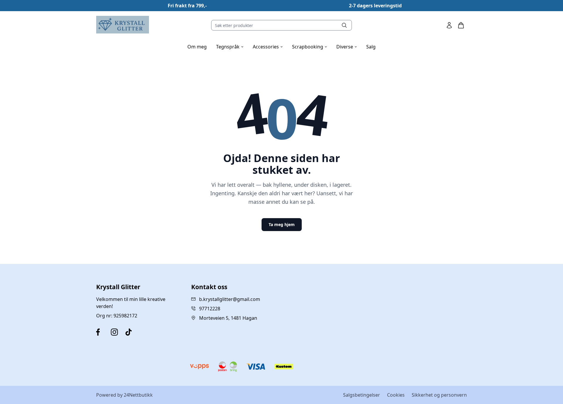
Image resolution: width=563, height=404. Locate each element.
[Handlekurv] (461, 25)
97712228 (209, 308)
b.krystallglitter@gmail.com (229, 299)
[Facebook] (102, 332)
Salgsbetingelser (361, 395)
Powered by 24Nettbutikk (124, 395)
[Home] (122, 24)
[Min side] (449, 25)
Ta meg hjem (282, 224)
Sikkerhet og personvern (439, 395)
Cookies (396, 395)
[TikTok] (132, 332)
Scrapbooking (309, 46)
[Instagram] (117, 332)
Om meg (197, 46)
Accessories (268, 46)
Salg (371, 46)
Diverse (346, 46)
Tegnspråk (229, 46)
